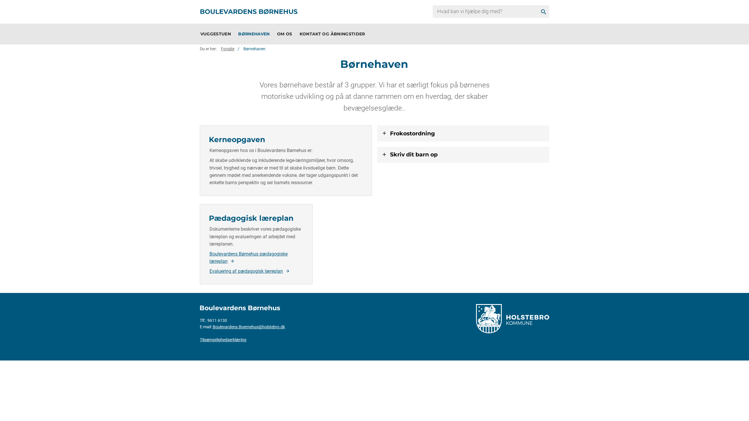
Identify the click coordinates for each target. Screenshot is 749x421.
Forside (227, 48)
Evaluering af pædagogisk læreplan (246, 271)
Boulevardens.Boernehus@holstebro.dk (249, 327)
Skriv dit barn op (414, 154)
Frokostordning (412, 133)
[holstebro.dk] (512, 318)
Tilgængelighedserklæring (223, 339)
